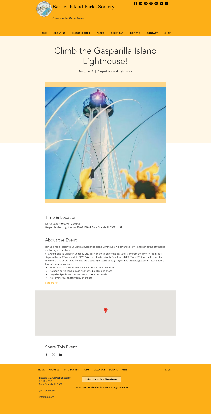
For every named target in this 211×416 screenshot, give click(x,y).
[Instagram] (151, 3)
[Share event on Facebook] (46, 355)
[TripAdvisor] (156, 3)
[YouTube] (140, 3)
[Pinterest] (146, 3)
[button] (59, 33)
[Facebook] (135, 3)
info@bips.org (46, 396)
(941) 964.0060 (47, 390)
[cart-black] (161, 3)
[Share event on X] (53, 355)
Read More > (52, 282)
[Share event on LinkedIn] (60, 355)
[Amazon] (166, 3)
